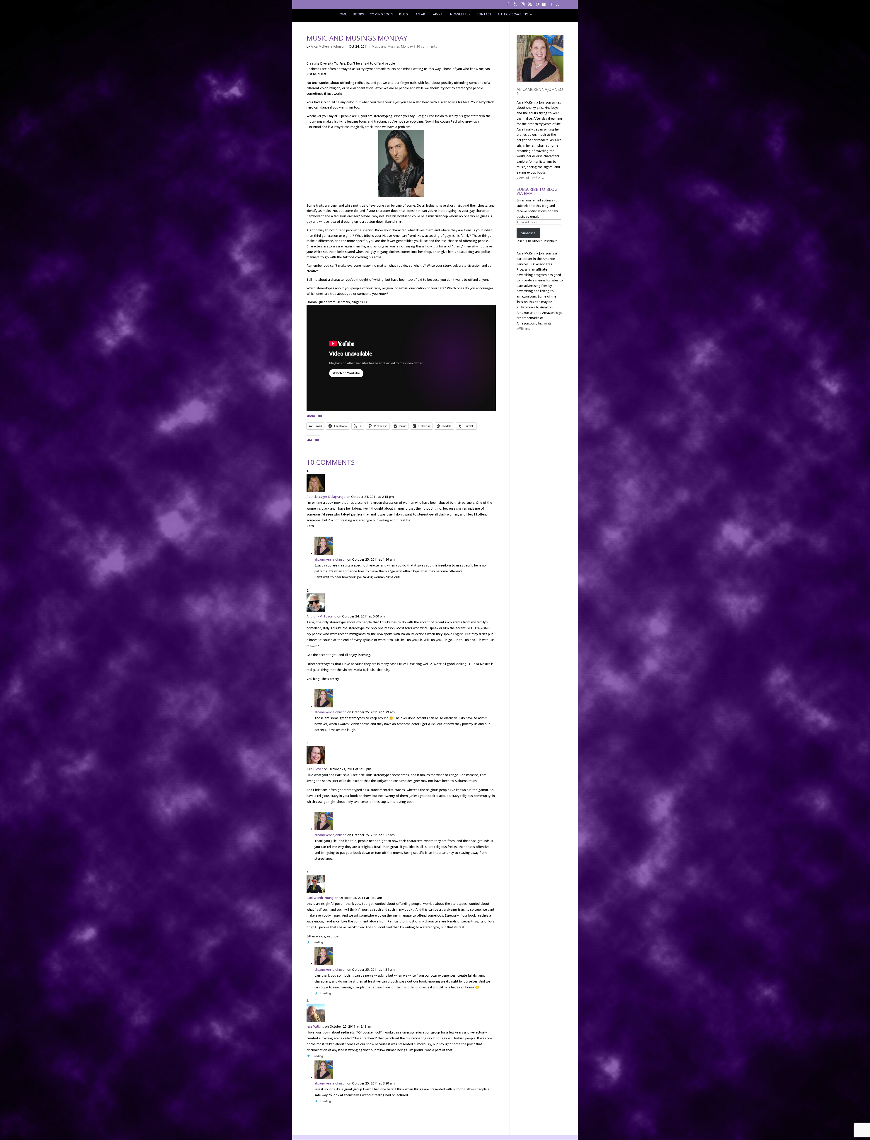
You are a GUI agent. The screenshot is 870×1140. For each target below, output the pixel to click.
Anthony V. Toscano (321, 616)
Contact (484, 14)
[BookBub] (544, 6)
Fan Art (420, 14)
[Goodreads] (551, 6)
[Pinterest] (537, 6)
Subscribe (528, 233)
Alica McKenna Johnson (328, 46)
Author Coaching (513, 14)
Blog (403, 14)
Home (342, 14)
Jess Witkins (315, 1026)
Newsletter (460, 14)
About (438, 14)
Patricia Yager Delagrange (326, 496)
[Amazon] (557, 6)
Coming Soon (381, 14)
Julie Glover (315, 769)
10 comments (426, 46)
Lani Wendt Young (320, 898)
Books (358, 14)
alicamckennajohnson (330, 559)
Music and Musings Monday (392, 46)
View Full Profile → (530, 178)
